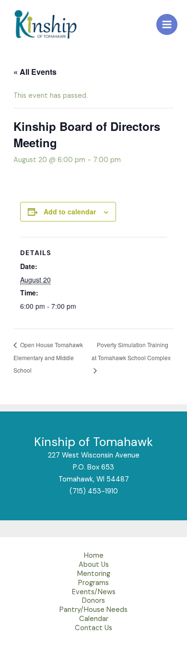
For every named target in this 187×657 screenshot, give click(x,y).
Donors (93, 602)
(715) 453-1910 (94, 491)
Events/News (94, 593)
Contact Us (93, 629)
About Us (94, 566)
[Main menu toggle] (166, 24)
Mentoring (93, 575)
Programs (93, 584)
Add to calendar (70, 211)
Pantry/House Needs (93, 611)
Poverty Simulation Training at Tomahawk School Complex (131, 350)
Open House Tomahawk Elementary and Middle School (48, 357)
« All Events (35, 71)
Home (94, 557)
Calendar (93, 620)
